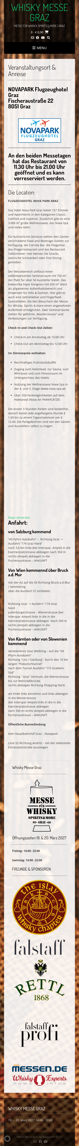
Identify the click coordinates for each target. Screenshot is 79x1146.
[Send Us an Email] (32, 37)
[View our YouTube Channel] (43, 37)
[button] (7, 1138)
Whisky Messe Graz (39, 12)
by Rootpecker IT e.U (50, 1136)
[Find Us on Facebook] (37, 37)
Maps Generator (19, 517)
